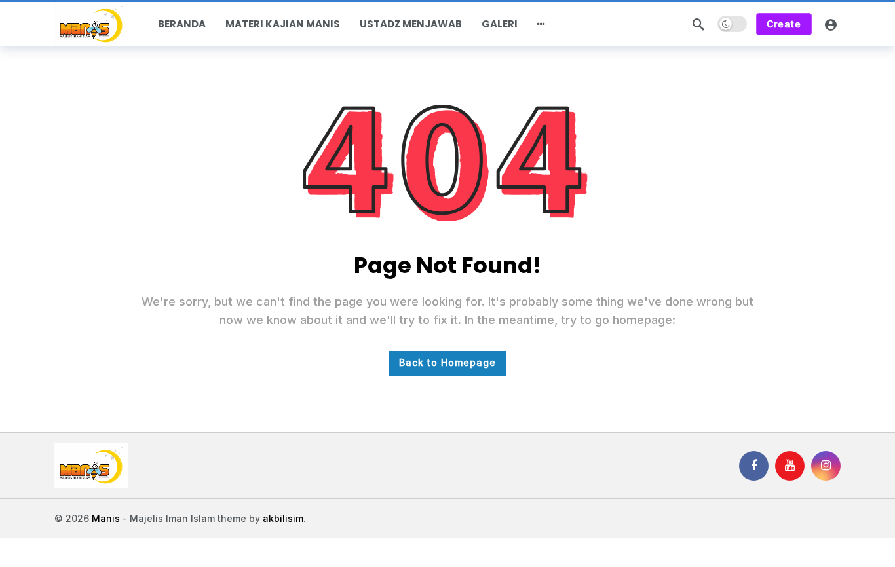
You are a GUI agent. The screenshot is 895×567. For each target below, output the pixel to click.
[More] (541, 24)
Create (784, 23)
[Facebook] (754, 466)
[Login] (831, 24)
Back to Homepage (447, 362)
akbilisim (283, 518)
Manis (106, 518)
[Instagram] (826, 466)
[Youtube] (790, 466)
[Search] (698, 24)
